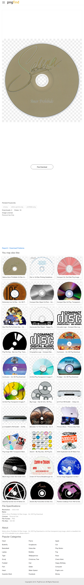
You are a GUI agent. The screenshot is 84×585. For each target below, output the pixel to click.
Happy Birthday (60, 563)
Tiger (3, 555)
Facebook (32, 574)
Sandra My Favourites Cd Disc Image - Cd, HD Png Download (50, 501)
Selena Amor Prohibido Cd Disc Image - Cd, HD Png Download (22, 277)
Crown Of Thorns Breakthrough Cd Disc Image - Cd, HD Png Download (53, 477)
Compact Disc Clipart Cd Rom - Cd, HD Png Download (47, 302)
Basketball (5, 548)
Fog (56, 552)
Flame (31, 541)
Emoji (4, 559)
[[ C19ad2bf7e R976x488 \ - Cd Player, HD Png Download (21, 427)
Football (4, 563)
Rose (57, 555)
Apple (57, 541)
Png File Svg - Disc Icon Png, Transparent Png (17, 352)
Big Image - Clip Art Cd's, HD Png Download (44, 402)
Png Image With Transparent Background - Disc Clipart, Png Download (25, 452)
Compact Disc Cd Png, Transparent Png (70, 302)
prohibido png (31, 207)
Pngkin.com (59, 570)
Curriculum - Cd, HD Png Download (68, 352)
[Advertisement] (42, 24)
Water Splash (33, 570)
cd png (5, 207)
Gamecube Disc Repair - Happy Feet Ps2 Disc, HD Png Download (51, 327)
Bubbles (31, 552)
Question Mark (7, 574)
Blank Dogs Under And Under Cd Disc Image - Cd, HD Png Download (24, 477)
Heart (4, 541)
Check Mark (59, 559)
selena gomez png (17, 207)
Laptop (4, 552)
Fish (3, 566)
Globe (31, 566)
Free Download (42, 167)
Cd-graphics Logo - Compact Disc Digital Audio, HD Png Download (51, 352)
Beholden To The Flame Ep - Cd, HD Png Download (47, 427)
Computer (58, 566)
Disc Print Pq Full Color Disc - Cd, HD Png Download (19, 327)
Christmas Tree (34, 559)
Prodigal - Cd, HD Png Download (67, 377)
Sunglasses (33, 544)
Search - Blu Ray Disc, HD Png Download (43, 452)
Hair (30, 563)
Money (57, 574)
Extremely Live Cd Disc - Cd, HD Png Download (17, 302)
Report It (5, 248)
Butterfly (5, 544)
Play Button (59, 548)
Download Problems (16, 248)
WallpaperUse (33, 555)
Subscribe (32, 548)
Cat (56, 544)
